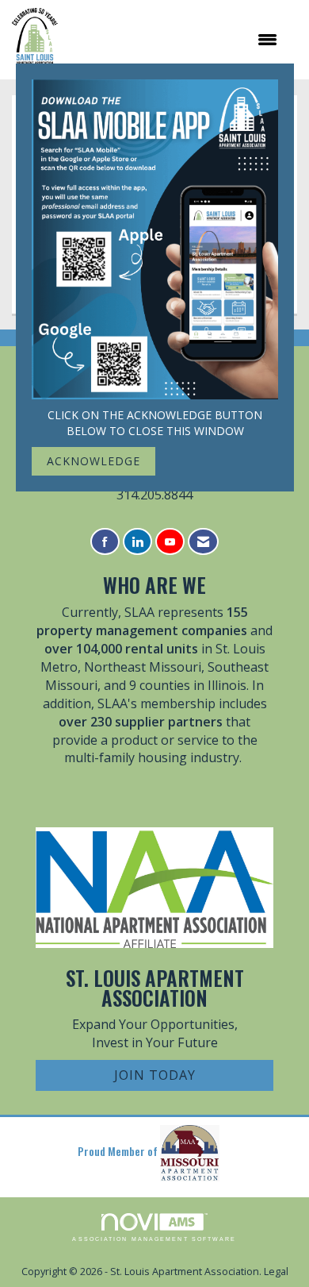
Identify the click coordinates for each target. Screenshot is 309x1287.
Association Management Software (154, 1239)
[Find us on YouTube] (170, 542)
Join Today (155, 1075)
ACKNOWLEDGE (93, 460)
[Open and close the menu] (175, 40)
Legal (276, 1271)
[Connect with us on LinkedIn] (137, 542)
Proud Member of (119, 1151)
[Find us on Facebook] (105, 542)
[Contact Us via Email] (203, 542)
